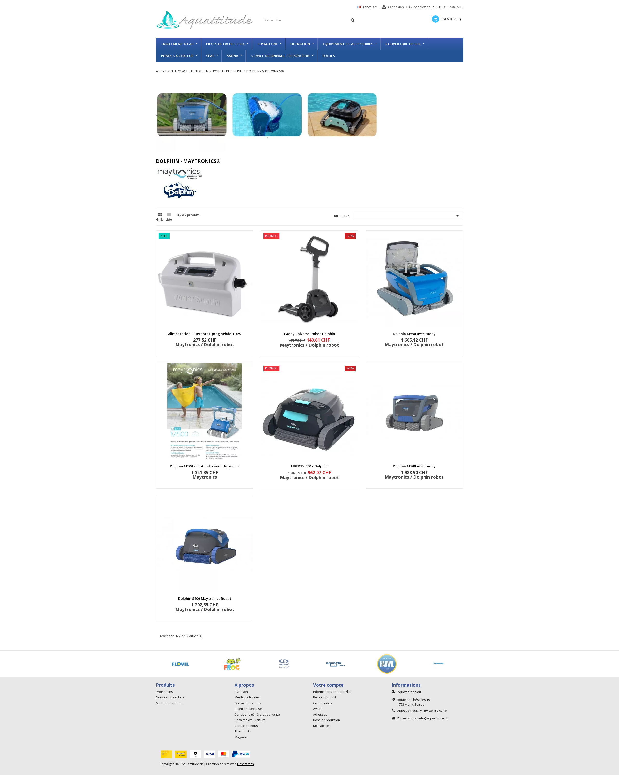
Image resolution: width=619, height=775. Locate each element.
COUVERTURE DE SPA (403, 44)
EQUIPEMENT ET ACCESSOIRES (348, 44)
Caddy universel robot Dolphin (309, 333)
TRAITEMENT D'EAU (177, 44)
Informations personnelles (332, 691)
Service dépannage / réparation (280, 55)
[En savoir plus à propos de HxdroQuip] (375, 664)
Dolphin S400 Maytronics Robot (204, 598)
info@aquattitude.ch (433, 718)
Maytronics (204, 477)
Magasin (241, 737)
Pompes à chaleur (177, 55)
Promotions (164, 691)
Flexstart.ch (245, 764)
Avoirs (317, 708)
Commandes (322, 703)
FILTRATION (300, 44)
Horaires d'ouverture (250, 720)
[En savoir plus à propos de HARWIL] (220, 664)
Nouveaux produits (170, 697)
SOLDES (328, 55)
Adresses (320, 714)
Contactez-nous (246, 726)
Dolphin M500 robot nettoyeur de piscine (204, 466)
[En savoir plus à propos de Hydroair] (427, 664)
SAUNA (232, 55)
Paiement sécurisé (248, 708)
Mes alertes (322, 726)
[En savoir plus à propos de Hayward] (272, 664)
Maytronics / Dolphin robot (204, 344)
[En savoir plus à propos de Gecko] (168, 664)
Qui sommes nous (248, 703)
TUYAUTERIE (267, 44)
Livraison (241, 691)
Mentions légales (247, 697)
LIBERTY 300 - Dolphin (309, 466)
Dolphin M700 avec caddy (414, 466)
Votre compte (328, 685)
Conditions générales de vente (257, 714)
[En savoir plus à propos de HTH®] (323, 664)
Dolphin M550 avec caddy (414, 333)
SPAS (210, 55)
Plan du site (243, 731)
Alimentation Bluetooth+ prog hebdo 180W (204, 333)
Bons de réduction (326, 720)
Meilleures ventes (169, 703)
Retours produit (324, 697)
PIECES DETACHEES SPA (225, 44)
